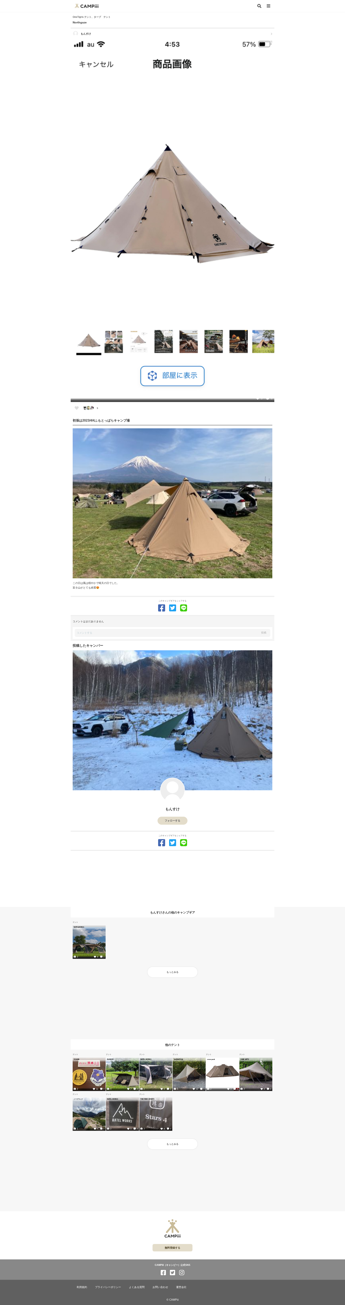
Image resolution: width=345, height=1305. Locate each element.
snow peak (211, 1059)
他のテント (172, 1044)
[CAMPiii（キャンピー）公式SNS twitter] (172, 1273)
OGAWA (76, 1059)
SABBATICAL (178, 1059)
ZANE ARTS (244, 1059)
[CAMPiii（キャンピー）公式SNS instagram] (181, 1273)
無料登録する (172, 1247)
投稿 (263, 632)
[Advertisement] (172, 879)
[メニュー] (268, 6)
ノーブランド (78, 1099)
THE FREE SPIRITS (147, 1099)
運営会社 (181, 1287)
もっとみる (172, 972)
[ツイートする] (172, 608)
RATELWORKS (79, 927)
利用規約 (82, 1287)
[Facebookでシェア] (161, 608)
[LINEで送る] (183, 608)
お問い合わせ (160, 1287)
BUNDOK (110, 1059)
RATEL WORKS (145, 1059)
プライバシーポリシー (108, 1287)
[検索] (259, 6)
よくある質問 (137, 1287)
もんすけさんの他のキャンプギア (172, 912)
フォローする (172, 820)
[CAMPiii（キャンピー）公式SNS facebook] (163, 1273)
